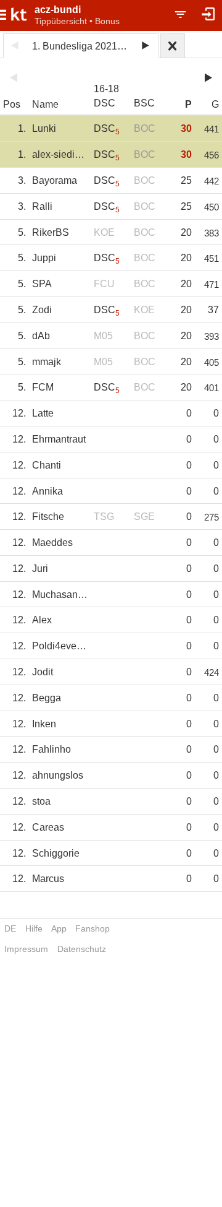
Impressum (26, 949)
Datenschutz (81, 949)
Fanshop (92, 928)
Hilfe (34, 928)
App (59, 928)
